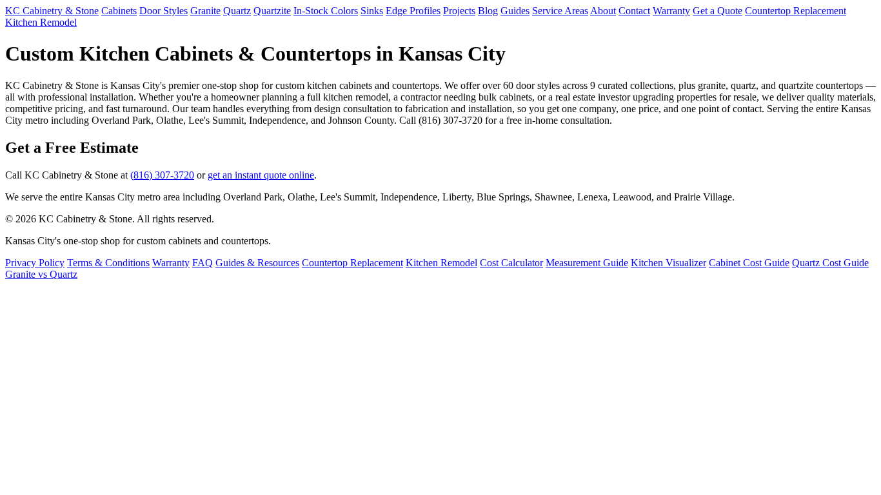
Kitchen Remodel (41, 22)
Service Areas (560, 10)
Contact (634, 10)
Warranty (671, 10)
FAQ (202, 262)
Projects (459, 10)
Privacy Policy (34, 262)
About (603, 10)
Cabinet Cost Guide (749, 262)
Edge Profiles (413, 10)
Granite (205, 10)
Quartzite (272, 10)
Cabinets (119, 10)
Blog (488, 10)
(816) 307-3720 (162, 175)
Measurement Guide (587, 262)
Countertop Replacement (795, 10)
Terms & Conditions (108, 262)
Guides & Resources (257, 262)
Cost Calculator (511, 262)
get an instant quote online (261, 175)
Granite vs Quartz (41, 274)
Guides (515, 10)
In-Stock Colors (325, 10)
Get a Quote (717, 10)
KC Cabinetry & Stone (52, 10)
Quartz (237, 10)
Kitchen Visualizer (668, 262)
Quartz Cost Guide (830, 262)
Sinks (372, 10)
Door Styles (163, 10)
